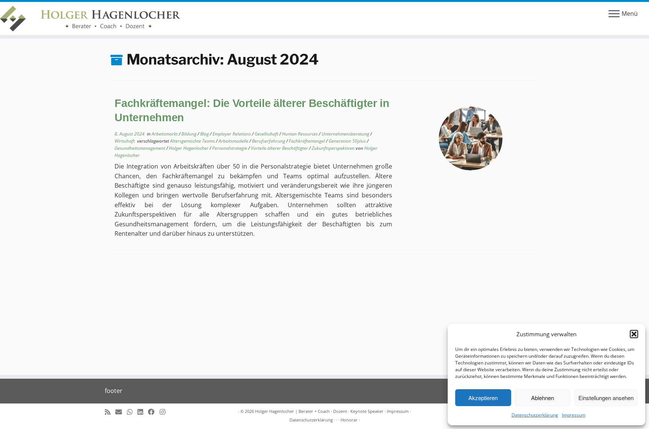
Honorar (349, 420)
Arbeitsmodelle (234, 141)
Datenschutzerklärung (535, 415)
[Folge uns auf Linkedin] (142, 412)
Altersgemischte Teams (193, 141)
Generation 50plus (348, 141)
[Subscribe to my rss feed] (110, 412)
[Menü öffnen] (614, 14)
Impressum (574, 415)
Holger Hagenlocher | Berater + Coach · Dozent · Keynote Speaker (319, 411)
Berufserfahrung (269, 141)
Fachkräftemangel (307, 141)
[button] (634, 334)
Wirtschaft (125, 141)
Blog (205, 134)
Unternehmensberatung (345, 134)
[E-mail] (121, 412)
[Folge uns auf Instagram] (165, 412)
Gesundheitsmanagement (140, 148)
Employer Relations (232, 134)
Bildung (189, 134)
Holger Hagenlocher (189, 148)
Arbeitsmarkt (165, 134)
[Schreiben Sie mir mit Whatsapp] (132, 412)
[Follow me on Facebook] (154, 412)
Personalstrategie (230, 148)
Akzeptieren (483, 398)
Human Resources (300, 134)
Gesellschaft (267, 134)
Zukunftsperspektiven (334, 148)
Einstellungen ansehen (606, 398)
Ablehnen (542, 398)
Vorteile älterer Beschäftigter (280, 148)
